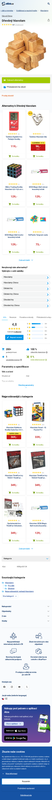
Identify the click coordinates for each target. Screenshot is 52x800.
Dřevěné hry (9, 300)
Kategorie (8, 559)
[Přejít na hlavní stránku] (8, 4)
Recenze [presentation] (13, 317)
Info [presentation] (4, 317)
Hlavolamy (44, 11)
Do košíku (15, 156)
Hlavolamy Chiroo (11, 283)
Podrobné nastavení (26, 788)
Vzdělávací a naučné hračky (26, 11)
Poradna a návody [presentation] (26, 317)
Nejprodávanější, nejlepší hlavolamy (19, 591)
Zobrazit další (24, 260)
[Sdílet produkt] (48, 20)
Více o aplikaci (12, 724)
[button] (26, 606)
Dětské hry (8, 288)
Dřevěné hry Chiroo (12, 305)
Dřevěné (11, 589)
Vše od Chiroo (7, 16)
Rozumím (26, 781)
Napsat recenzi (16, 337)
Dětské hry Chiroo (11, 294)
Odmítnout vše (26, 795)
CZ (6, 698)
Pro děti (11, 586)
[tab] (5, 317)
